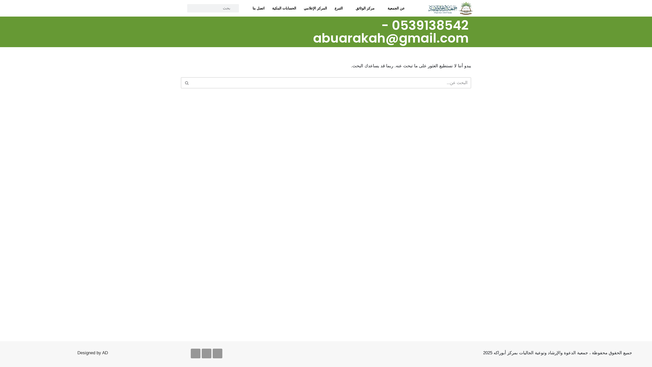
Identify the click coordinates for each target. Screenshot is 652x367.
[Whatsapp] (195, 353)
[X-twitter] (217, 353)
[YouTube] (197, 22)
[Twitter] (208, 22)
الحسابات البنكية (284, 8)
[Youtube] (206, 353)
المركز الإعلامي (315, 8)
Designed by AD (92, 352)
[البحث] (186, 82)
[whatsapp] (185, 22)
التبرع (339, 8)
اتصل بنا (259, 8)
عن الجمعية (396, 8)
